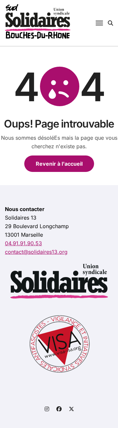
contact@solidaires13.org (36, 252)
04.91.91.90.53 (23, 243)
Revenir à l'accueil (59, 163)
